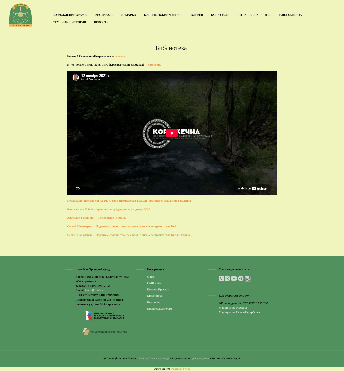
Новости (101, 22)
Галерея (196, 15)
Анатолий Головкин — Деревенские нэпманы (96, 218)
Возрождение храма (70, 15)
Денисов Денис (200, 358)
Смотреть (155, 65)
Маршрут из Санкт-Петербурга (239, 312)
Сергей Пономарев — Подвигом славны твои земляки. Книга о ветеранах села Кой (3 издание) (129, 235)
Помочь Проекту (158, 289)
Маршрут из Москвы (233, 307)
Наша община (290, 15)
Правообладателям (159, 308)
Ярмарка (128, 15)
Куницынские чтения (163, 15)
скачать (120, 56)
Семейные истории (69, 22)
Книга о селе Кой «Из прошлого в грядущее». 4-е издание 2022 (108, 209)
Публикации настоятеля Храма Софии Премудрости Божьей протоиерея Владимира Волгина (129, 200)
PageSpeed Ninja (180, 369)
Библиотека (155, 296)
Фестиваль (104, 15)
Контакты (153, 302)
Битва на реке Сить (253, 15)
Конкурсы (220, 15)
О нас (150, 277)
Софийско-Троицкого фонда (153, 358)
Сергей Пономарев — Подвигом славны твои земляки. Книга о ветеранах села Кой (121, 226)
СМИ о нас (154, 283)
